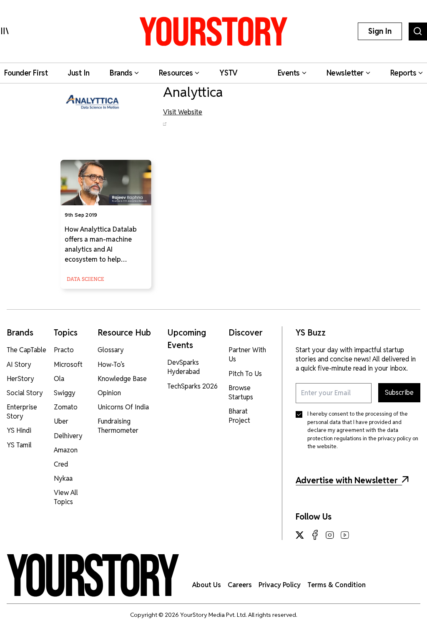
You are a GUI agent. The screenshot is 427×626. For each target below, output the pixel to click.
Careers (240, 585)
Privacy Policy (280, 585)
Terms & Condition (336, 585)
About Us (206, 585)
